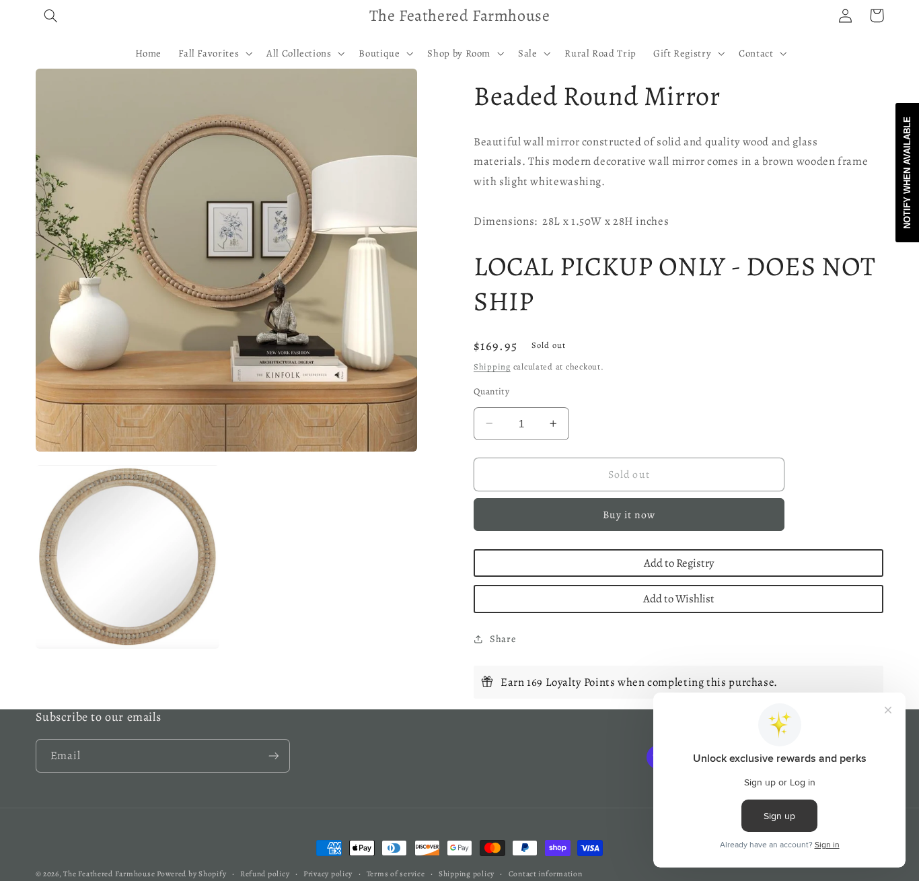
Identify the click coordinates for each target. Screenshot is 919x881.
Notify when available (907, 172)
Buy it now (629, 514)
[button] (51, 15)
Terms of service (396, 873)
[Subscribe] (273, 755)
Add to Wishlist (678, 598)
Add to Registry (679, 563)
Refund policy (265, 873)
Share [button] (503, 638)
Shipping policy (466, 873)
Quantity (491, 391)
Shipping (492, 366)
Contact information (546, 873)
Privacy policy (328, 873)
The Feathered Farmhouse (110, 873)
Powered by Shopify (191, 873)
